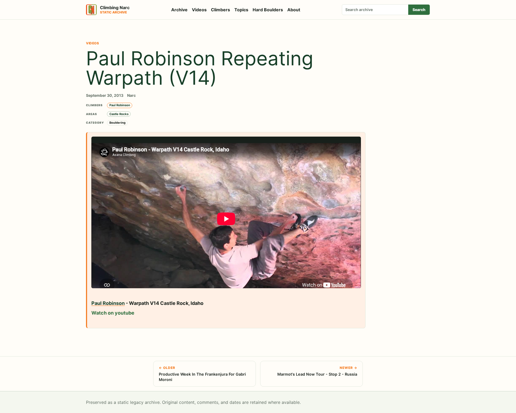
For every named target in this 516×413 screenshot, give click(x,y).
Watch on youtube (112, 313)
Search (419, 9)
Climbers (220, 9)
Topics (241, 9)
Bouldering (117, 122)
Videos (199, 9)
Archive (179, 9)
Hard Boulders (268, 9)
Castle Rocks (118, 114)
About (293, 9)
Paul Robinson (119, 105)
